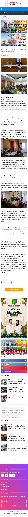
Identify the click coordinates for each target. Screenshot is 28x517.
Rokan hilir (19, 415)
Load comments (14, 289)
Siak (9, 417)
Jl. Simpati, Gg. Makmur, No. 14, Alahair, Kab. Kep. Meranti (16, 514)
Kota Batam (14, 412)
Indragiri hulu (5, 410)
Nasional (13, 415)
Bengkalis (4, 408)
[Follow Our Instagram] (10, 475)
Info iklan (5, 489)
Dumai (14, 408)
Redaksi (4, 484)
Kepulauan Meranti (19, 410)
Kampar (11, 410)
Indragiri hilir (21, 408)
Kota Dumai (21, 412)
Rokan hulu (4, 417)
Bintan (9, 408)
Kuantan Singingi (5, 415)
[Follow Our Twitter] (6, 475)
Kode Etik (5, 482)
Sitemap (5, 488)
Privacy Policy (6, 486)
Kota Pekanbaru (5, 412)
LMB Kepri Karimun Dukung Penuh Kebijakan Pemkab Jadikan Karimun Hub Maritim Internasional (17, 381)
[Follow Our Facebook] (2, 475)
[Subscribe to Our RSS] (13, 475)
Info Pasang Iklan (14, 459)
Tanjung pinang (16, 417)
